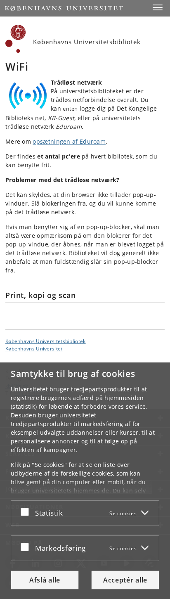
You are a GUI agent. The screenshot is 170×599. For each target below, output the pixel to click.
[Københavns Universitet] (15, 39)
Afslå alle (44, 580)
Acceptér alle (125, 580)
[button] (157, 7)
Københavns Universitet (34, 348)
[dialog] (85, 480)
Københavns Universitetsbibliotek (45, 341)
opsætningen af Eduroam (69, 141)
